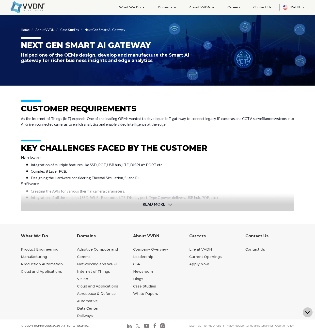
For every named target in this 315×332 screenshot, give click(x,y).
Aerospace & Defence (96, 293)
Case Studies (69, 30)
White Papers (145, 293)
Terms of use (212, 325)
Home (25, 30)
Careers (233, 7)
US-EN (295, 7)
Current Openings (205, 257)
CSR (137, 264)
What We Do (130, 7)
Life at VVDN (200, 249)
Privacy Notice (233, 325)
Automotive (87, 301)
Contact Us (262, 7)
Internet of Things (93, 271)
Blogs (138, 279)
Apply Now (199, 264)
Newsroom (143, 271)
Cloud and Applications (41, 271)
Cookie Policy (284, 325)
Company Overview (150, 249)
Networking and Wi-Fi (97, 264)
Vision (82, 279)
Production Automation (42, 264)
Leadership (143, 257)
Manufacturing (34, 257)
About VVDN (200, 7)
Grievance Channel (259, 325)
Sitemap (195, 325)
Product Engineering (39, 249)
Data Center (88, 308)
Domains (165, 7)
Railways (85, 316)
